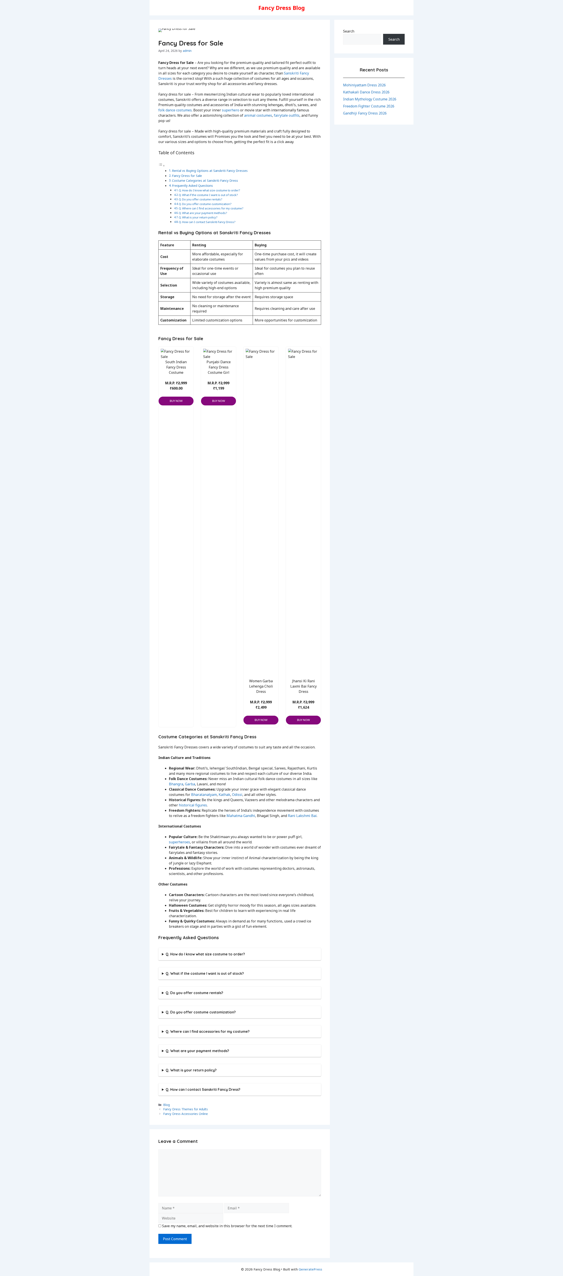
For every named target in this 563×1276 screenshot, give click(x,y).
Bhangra (176, 784)
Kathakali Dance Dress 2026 (366, 92)
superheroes (179, 842)
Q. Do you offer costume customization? (205, 204)
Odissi (237, 794)
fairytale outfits (287, 115)
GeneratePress (310, 1269)
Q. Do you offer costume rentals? (200, 199)
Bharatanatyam (204, 794)
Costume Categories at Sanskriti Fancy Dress (205, 180)
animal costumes (258, 115)
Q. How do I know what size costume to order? (209, 190)
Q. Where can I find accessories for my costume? (211, 208)
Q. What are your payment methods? (203, 213)
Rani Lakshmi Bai (302, 815)
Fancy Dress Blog (281, 7)
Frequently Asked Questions (193, 185)
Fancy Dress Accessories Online (185, 1114)
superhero (230, 110)
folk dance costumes (175, 110)
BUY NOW (176, 401)
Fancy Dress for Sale (187, 176)
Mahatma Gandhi (241, 815)
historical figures (193, 805)
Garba (190, 784)
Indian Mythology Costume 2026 (369, 99)
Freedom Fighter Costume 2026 (368, 106)
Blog (166, 1105)
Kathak (224, 794)
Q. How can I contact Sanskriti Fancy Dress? (207, 222)
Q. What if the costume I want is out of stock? (208, 195)
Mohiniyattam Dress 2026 (364, 85)
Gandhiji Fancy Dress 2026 (365, 113)
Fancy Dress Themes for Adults (185, 1109)
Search (348, 31)
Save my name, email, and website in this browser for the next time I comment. (227, 1225)
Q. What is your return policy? (198, 217)
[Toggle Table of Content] (161, 165)
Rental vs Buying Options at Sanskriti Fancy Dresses (210, 171)
